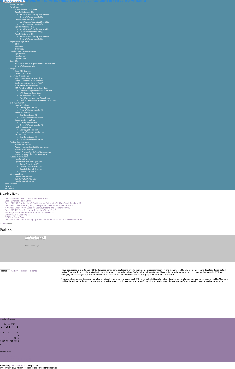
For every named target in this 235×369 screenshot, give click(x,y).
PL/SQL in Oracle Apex (14, 217)
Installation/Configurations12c (34, 36)
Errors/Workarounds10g (31, 24)
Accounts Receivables (25, 120)
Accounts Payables (24, 112)
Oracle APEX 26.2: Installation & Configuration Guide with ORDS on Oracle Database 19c (43, 203)
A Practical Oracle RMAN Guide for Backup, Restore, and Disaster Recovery (37, 208)
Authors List (11, 184)
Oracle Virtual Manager (26, 179)
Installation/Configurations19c (34, 14)
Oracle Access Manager (30, 166)
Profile (24, 271)
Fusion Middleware (19, 157)
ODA (17, 44)
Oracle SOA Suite (28, 171)
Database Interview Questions (29, 81)
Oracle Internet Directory (32, 169)
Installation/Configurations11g (34, 29)
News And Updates (19, 5)
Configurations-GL (28, 108)
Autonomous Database (26, 9)
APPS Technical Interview (26, 85)
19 (7, 338)
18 (4, 338)
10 (1, 335)
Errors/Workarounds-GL (31, 110)
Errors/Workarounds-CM (32, 132)
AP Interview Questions (30, 93)
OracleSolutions (18, 365)
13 (9, 335)
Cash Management (23, 127)
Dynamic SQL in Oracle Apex (17, 215)
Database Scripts (23, 73)
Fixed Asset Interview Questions (35, 98)
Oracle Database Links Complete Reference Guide (26, 198)
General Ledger (22, 105)
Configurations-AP (28, 115)
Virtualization (16, 174)
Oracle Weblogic (22, 159)
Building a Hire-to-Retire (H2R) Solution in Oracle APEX (29, 212)
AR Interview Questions (31, 95)
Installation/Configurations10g (34, 22)
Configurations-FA (28, 137)
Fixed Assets (21, 135)
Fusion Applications (19, 142)
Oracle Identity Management (28, 162)
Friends (33, 271)
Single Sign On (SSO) (29, 164)
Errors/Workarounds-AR (31, 125)
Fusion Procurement (24, 149)
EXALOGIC (19, 49)
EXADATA (19, 46)
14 (12, 335)
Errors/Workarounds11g (31, 32)
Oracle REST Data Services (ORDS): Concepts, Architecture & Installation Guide (39, 205)
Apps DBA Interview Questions (29, 78)
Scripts (13, 68)
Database (14, 7)
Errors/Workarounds (25, 66)
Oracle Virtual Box (23, 176)
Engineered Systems (19, 41)
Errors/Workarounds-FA (31, 139)
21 (12, 338)
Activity (14, 271)
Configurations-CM (29, 130)
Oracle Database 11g (24, 27)
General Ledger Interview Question (36, 90)
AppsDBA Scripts (23, 71)
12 (7, 335)
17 (1, 338)
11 (4, 335)
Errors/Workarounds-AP (31, 117)
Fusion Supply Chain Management (31, 154)
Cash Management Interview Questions (38, 100)
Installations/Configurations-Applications (35, 63)
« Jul (2, 346)
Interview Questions (19, 76)
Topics (8, 2)
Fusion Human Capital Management (31, 147)
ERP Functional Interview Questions (31, 88)
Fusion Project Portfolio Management (33, 152)
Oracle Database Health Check (18, 201)
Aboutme (9, 189)
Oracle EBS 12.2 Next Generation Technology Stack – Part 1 (30, 210)
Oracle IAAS (20, 54)
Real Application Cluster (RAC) (29, 83)
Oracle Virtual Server (25, 181)
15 (15, 335)
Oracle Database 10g (24, 19)
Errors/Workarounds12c (31, 39)
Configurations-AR (28, 122)
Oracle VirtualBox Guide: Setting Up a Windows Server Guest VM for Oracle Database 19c (44, 219)
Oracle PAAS (20, 56)
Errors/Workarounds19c (31, 17)
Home (2, 224)
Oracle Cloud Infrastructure (23, 51)
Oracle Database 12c (24, 34)
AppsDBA (14, 61)
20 (9, 338)
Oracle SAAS (20, 59)
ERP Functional (17, 103)
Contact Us (10, 186)
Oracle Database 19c (24, 12)
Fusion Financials (23, 144)
